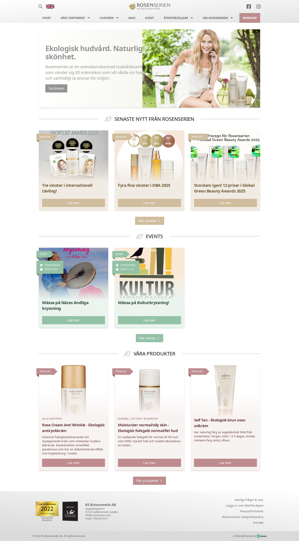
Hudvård (107, 18)
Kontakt (258, 523)
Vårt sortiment (73, 18)
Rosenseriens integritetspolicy (242, 517)
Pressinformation (251, 511)
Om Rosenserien (215, 18)
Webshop (250, 18)
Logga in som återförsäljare (244, 505)
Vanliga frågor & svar (249, 500)
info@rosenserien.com (98, 515)
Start (46, 18)
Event (149, 18)
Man (131, 18)
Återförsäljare (176, 18)
